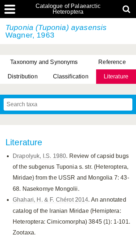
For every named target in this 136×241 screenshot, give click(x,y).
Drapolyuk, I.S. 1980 (39, 156)
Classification (70, 76)
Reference (111, 62)
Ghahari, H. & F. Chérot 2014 (50, 200)
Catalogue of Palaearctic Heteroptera (68, 9)
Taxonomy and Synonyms (44, 62)
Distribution (23, 76)
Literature (116, 76)
